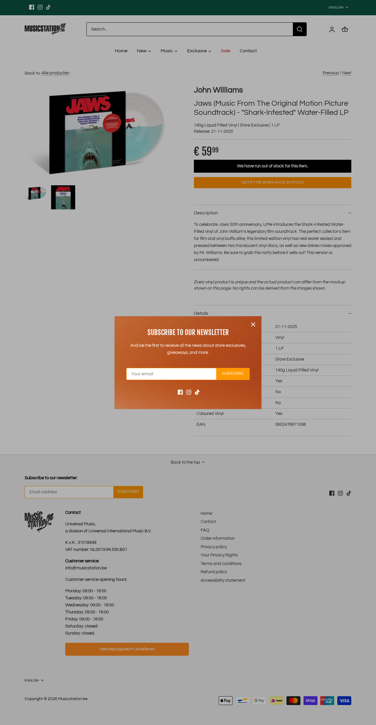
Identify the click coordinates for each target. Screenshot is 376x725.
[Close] (253, 324)
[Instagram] (188, 392)
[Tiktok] (197, 392)
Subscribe (233, 374)
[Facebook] (180, 392)
